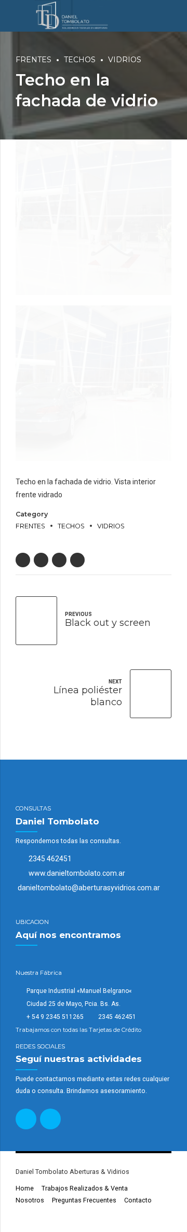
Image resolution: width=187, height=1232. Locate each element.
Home (25, 1188)
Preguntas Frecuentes (84, 1200)
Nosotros (30, 1200)
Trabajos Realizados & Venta (85, 1188)
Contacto (138, 1200)
